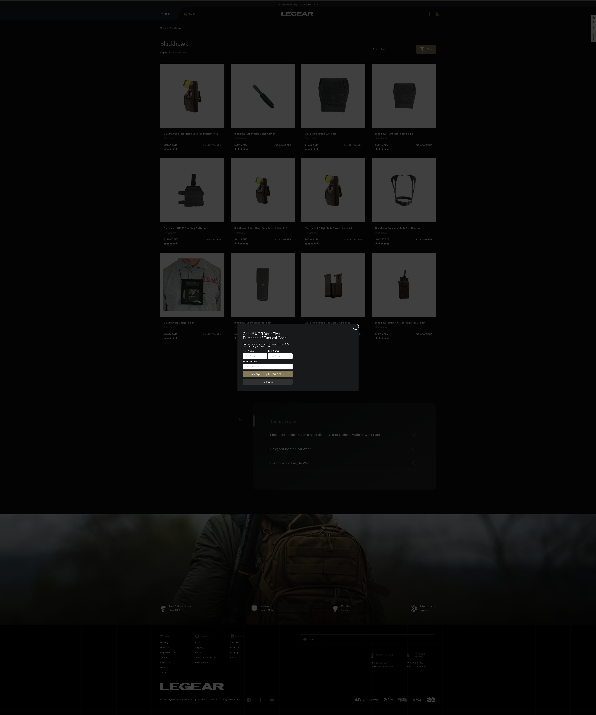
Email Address (250, 361)
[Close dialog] (356, 325)
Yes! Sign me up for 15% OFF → (267, 374)
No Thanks (268, 381)
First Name (248, 350)
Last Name (273, 350)
